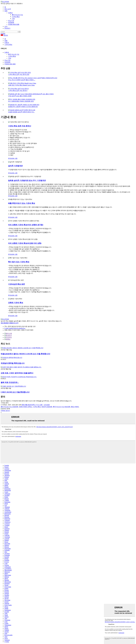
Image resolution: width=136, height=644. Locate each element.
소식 (5, 26)
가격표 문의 (5, 403)
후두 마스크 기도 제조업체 (61, 406)
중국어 (6, 35)
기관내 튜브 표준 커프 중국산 (17, 90)
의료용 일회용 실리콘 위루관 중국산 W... (21, 112)
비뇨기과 (11, 20)
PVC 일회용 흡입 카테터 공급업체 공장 (21, 101)
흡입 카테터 (75, 406)
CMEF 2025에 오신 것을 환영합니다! (15, 392)
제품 (5, 11)
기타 (13, 18)
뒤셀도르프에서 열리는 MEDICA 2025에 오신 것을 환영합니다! (25, 354)
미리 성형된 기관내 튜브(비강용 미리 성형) (24, 243)
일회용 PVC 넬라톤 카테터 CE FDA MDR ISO (23, 106)
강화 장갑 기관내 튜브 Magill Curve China (21, 85)
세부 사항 (14, 158)
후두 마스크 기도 (17, 15)
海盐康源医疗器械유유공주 (10, 323)
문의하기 (7, 28)
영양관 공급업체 (46, 406)
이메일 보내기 (5, 410)
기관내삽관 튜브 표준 (16, 284)
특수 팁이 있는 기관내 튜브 (18, 262)
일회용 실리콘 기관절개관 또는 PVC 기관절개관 (27, 180)
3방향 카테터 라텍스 (25, 406)
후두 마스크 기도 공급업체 (9, 406)
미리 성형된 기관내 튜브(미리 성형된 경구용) (25, 225)
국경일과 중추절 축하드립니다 (13, 363)
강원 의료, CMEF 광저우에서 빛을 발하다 (17, 373)
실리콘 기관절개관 (15, 166)
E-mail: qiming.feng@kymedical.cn (14, 328)
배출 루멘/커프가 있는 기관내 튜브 (21, 203)
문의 (9, 158)
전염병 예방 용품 (13, 24)
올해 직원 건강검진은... (10, 382)
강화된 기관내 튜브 (15, 303)
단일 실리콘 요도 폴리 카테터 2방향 (19, 96)
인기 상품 (39, 405)
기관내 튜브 (16, 16)
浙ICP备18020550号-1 (29, 405)
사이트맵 (47, 405)
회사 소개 (7, 9)
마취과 (10, 13)
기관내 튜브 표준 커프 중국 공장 (18, 74)
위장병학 (11, 22)
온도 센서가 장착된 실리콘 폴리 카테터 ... (21, 80)
